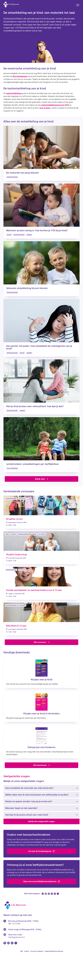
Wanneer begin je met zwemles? (21, 808)
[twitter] (58, 894)
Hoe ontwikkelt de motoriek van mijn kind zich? (29, 788)
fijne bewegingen (20, 76)
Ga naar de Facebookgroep (39, 851)
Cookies (26, 951)
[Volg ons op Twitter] (15, 943)
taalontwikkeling (13, 93)
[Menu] (78, 5)
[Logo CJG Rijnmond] (15, 910)
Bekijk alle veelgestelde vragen (41, 821)
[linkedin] (55, 894)
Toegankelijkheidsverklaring (54, 951)
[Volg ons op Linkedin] (12, 943)
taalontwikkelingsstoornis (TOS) (55, 105)
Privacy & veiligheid (36, 951)
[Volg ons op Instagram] (8, 943)
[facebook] (52, 894)
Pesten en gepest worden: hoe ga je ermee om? (28, 801)
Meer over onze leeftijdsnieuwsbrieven (40, 881)
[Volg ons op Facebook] (4, 943)
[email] (46, 894)
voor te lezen (44, 108)
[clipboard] (43, 894)
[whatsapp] (49, 894)
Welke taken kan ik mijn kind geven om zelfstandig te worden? (37, 795)
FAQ (21, 951)
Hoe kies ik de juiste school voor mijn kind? (26, 815)
